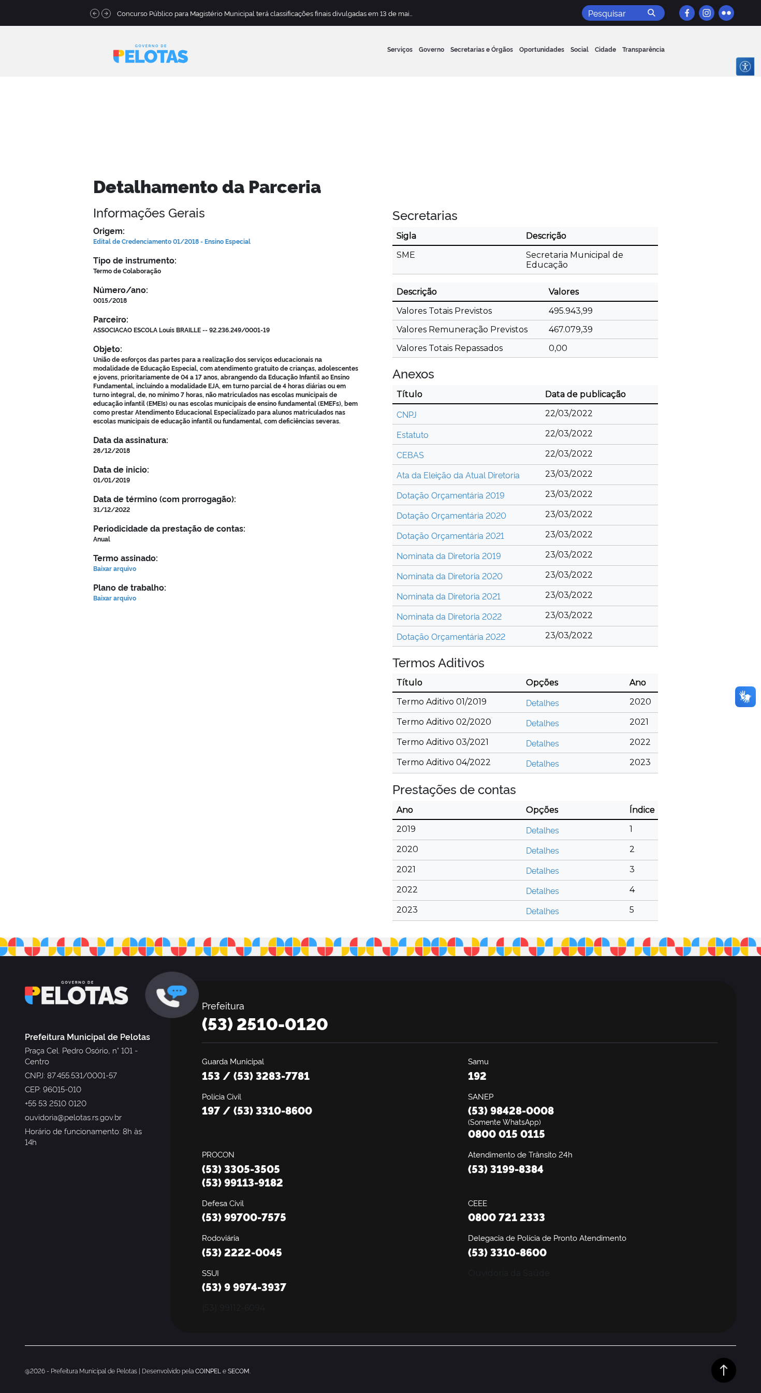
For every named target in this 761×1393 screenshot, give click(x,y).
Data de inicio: (121, 469)
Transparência (643, 49)
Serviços (400, 49)
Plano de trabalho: (129, 587)
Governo (431, 49)
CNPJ (407, 414)
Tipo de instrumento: (135, 260)
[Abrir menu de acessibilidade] (745, 66)
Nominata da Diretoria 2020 (450, 575)
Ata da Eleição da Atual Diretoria (458, 474)
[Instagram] (706, 13)
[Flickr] (726, 13)
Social (579, 49)
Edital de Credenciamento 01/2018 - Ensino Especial (172, 241)
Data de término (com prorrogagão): (164, 498)
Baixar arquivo (114, 568)
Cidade (605, 49)
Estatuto (413, 434)
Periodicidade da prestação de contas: (169, 528)
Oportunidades (541, 49)
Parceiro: (110, 319)
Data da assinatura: (130, 439)
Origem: (109, 230)
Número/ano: (120, 289)
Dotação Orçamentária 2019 (451, 495)
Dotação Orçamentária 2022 (451, 636)
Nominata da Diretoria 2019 (449, 555)
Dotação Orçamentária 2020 (451, 515)
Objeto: (107, 348)
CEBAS (410, 454)
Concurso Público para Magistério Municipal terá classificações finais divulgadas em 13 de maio (265, 13)
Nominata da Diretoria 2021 (449, 596)
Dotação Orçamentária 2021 (450, 535)
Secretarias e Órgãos (481, 49)
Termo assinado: (125, 557)
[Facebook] (687, 13)
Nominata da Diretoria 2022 (449, 616)
